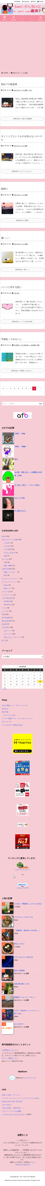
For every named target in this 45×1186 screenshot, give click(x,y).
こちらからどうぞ (29, 1078)
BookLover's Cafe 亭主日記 (12, 1101)
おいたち (5, 559)
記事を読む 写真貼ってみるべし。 (22, 371)
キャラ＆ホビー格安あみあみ (12, 725)
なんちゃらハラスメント (11, 579)
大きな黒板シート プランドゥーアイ (15, 705)
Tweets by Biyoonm (22, 1165)
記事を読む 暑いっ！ (22, 269)
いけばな (7, 543)
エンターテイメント (9, 582)
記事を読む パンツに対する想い (22, 321)
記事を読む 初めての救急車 (22, 119)
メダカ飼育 (32, 345)
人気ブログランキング (22, 870)
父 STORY (5, 627)
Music (6, 585)
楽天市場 (5, 712)
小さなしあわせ (9, 553)
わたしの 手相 (20, 498)
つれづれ (16, 293)
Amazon (5, 709)
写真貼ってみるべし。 (12, 339)
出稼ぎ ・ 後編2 (20, 446)
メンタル (5, 611)
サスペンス (8, 634)
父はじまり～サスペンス (12, 637)
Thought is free (35, 1180)
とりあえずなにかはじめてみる (13, 1114)
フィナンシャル (7, 595)
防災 (5, 575)
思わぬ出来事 (7, 621)
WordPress (8, 605)
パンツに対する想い (11, 287)
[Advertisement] (22, 45)
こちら (33, 1162)
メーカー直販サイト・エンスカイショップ (17, 718)
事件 (16, 459)
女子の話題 (6, 618)
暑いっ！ (5, 238)
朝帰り (4, 188)
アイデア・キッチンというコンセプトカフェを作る (20, 1098)
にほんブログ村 (22, 888)
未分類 (4, 624)
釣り (3, 640)
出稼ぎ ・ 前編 (20, 433)
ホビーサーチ (7, 722)
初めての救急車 (9, 84)
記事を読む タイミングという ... (22, 171)
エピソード (8, 631)
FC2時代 (16, 345)
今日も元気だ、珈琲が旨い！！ (13, 1108)
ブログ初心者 (24, 345)
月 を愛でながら (20, 511)
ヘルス (30, 90)
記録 (5, 556)
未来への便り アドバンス (11, 1095)
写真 (38, 345)
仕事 (5, 562)
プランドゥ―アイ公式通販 (11, 1111)
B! (17, 1)
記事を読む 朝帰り (22, 220)
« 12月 (4, 689)
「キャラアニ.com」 (9, 715)
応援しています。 (10, 572)
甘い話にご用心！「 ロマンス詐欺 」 (28, 485)
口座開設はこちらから (10, 1050)
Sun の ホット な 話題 (20, 90)
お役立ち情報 (7, 569)
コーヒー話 (6, 592)
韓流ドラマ (8, 588)
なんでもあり (7, 1105)
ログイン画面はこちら (10, 1058)
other (4, 536)
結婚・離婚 (8, 566)
